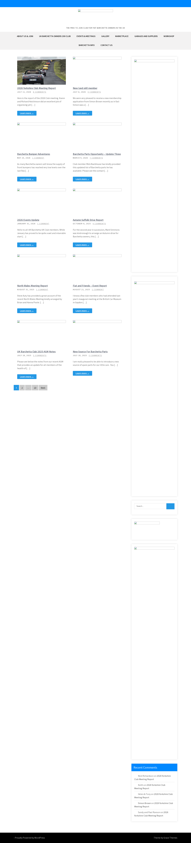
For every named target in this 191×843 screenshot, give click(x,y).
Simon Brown (144, 803)
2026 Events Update (28, 219)
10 (35, 387)
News (42, 59)
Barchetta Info (87, 45)
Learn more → (27, 113)
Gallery (105, 36)
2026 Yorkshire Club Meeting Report (36, 88)
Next (43, 387)
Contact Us (106, 45)
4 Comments (94, 92)
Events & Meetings (86, 36)
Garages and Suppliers (146, 36)
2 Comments (40, 355)
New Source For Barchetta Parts (90, 351)
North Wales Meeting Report (32, 285)
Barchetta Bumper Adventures (33, 154)
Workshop (169, 36)
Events (36, 190)
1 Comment (38, 158)
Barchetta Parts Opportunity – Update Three (97, 154)
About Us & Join (25, 36)
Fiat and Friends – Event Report (90, 285)
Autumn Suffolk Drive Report (88, 219)
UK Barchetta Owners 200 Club (55, 36)
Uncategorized (98, 190)
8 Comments (39, 92)
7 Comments (96, 158)
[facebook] (174, 3)
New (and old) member (85, 88)
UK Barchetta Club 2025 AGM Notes (36, 351)
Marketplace (121, 36)
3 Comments (95, 355)
